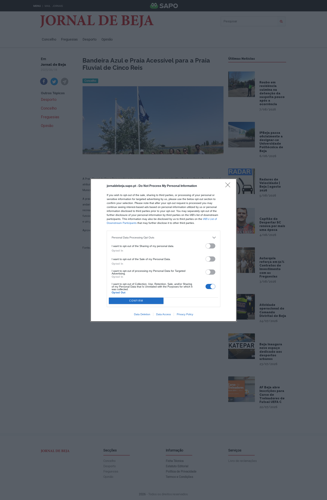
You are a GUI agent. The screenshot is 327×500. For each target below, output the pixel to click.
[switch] (210, 245)
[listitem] (163, 238)
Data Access (163, 314)
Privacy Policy (185, 314)
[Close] (229, 186)
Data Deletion (142, 314)
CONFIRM (136, 300)
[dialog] (163, 250)
